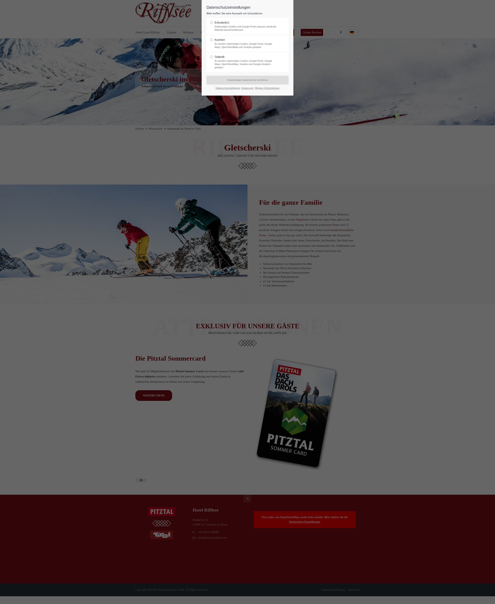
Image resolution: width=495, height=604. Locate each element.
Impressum (247, 88)
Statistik (243, 62)
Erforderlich (245, 26)
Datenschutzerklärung (228, 88)
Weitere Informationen (267, 88)
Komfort (243, 43)
